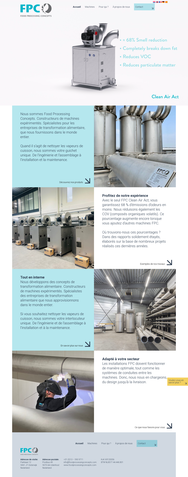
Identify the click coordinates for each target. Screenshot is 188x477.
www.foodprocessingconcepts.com (80, 465)
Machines (90, 7)
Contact (139, 6)
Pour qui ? (104, 7)
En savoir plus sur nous (72, 345)
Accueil (77, 7)
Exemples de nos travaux (152, 264)
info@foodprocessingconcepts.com (80, 462)
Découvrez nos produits (71, 182)
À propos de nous (121, 7)
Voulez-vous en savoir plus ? (176, 381)
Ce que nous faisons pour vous (150, 427)
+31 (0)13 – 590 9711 (73, 459)
